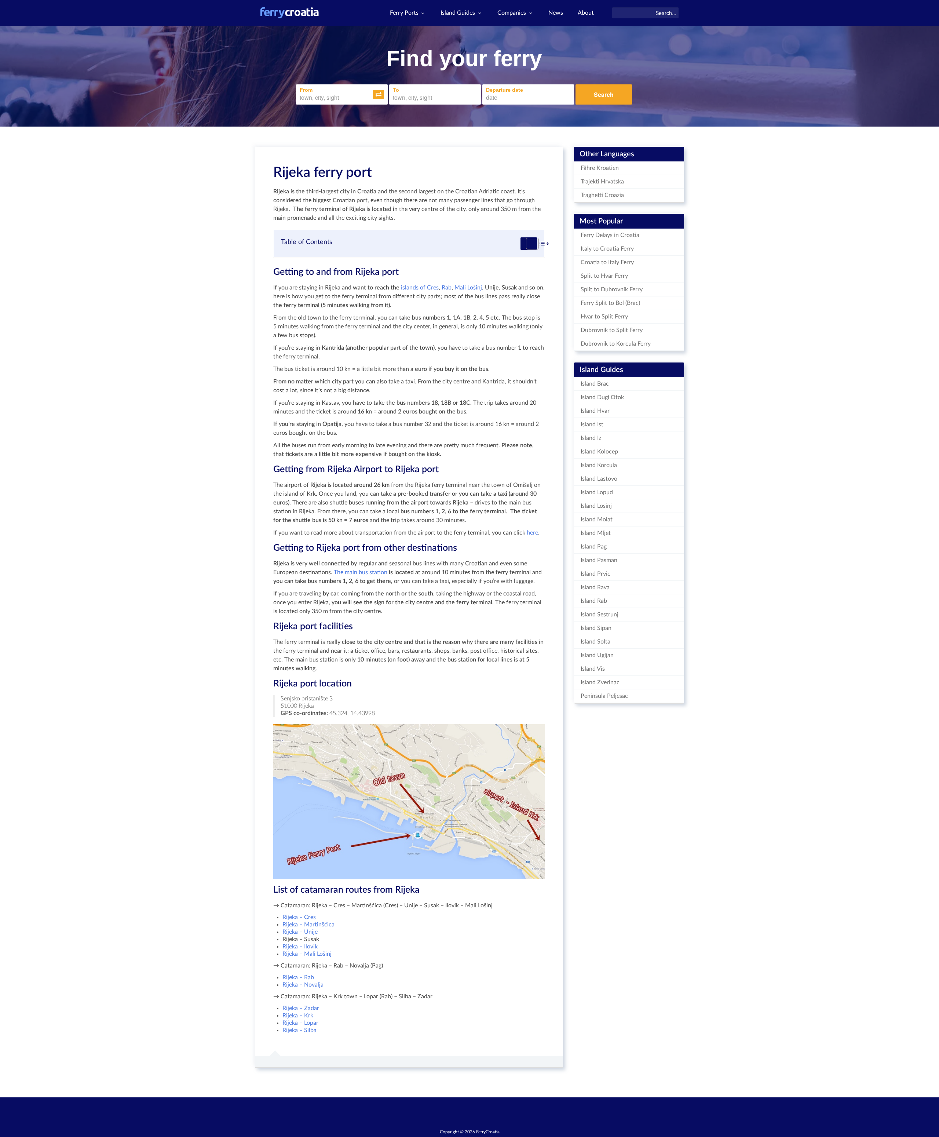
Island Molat (597, 519)
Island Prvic (595, 574)
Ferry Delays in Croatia (610, 235)
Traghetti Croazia (602, 195)
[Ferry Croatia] (289, 13)
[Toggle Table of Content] (528, 243)
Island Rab (594, 601)
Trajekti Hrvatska (602, 182)
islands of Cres (420, 288)
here (532, 533)
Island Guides (458, 13)
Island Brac (595, 384)
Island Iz (591, 438)
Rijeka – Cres (299, 917)
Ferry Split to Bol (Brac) (610, 303)
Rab (447, 288)
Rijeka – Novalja (303, 985)
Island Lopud (597, 492)
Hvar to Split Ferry (604, 317)
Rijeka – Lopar (300, 1023)
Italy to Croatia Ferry (607, 249)
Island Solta (595, 642)
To (396, 90)
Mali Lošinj (468, 288)
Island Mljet (596, 533)
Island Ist (592, 424)
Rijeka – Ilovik (300, 947)
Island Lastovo (599, 479)
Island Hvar (595, 411)
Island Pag (594, 547)
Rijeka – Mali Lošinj (307, 954)
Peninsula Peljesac (604, 696)
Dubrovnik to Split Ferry (612, 330)
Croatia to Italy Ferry (607, 262)
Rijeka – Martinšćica (308, 925)
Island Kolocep (599, 452)
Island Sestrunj (599, 614)
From (306, 90)
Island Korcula (599, 465)
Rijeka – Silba (299, 1030)
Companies (511, 13)
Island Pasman (599, 560)
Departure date (504, 90)
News (555, 13)
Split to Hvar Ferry (604, 276)
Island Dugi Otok (602, 397)
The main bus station (360, 572)
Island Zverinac (600, 682)
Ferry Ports (404, 13)
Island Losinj (596, 506)
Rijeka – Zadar (300, 1008)
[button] (378, 94)
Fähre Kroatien (600, 168)
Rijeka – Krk (297, 1015)
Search (604, 94)
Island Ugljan (597, 655)
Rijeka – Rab (298, 977)
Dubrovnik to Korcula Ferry (616, 344)
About (586, 13)
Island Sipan (596, 628)
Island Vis (593, 669)
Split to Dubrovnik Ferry (612, 289)
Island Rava (595, 587)
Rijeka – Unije (300, 932)
